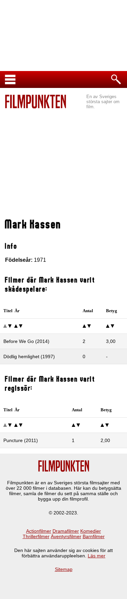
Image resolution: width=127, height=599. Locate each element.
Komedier (90, 531)
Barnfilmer (94, 536)
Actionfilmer (38, 531)
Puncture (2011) (20, 440)
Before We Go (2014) (26, 341)
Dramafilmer (65, 531)
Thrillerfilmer (36, 536)
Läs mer (96, 555)
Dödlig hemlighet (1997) (29, 356)
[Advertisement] (63, 164)
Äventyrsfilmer (66, 536)
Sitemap (63, 569)
